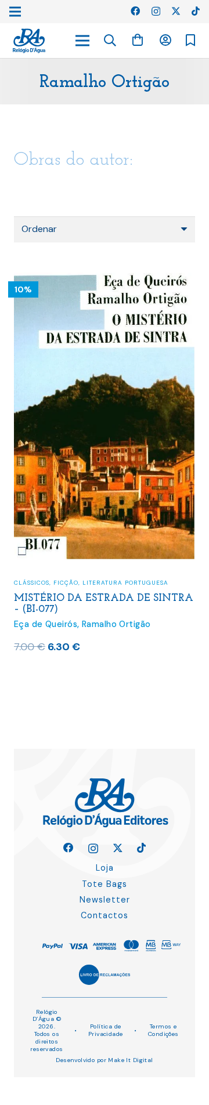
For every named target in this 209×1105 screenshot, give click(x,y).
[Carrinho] (137, 40)
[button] (110, 40)
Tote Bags (104, 884)
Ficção (65, 582)
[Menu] (82, 40)
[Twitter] (176, 11)
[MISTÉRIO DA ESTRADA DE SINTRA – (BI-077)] (104, 280)
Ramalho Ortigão (116, 624)
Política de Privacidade (105, 1030)
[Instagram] (156, 11)
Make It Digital (130, 1060)
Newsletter (105, 899)
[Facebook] (135, 11)
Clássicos (31, 582)
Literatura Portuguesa (125, 582)
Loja (105, 868)
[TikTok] (196, 11)
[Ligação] (29, 41)
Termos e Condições (163, 1030)
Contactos (104, 915)
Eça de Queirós (45, 624)
